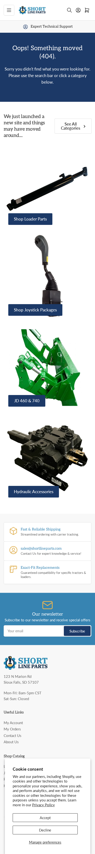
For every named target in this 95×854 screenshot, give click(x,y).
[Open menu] (9, 10)
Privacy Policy (43, 805)
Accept (45, 817)
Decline (45, 830)
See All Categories (70, 126)
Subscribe (77, 631)
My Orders (12, 729)
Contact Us (12, 735)
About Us (11, 742)
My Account (13, 722)
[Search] (69, 10)
